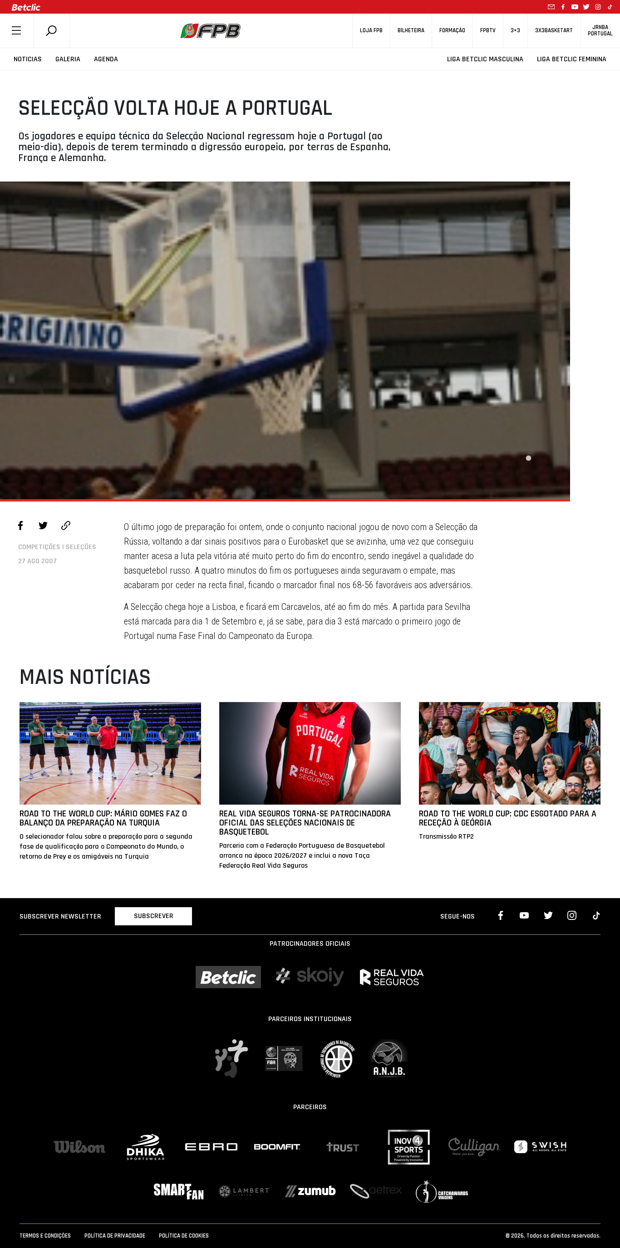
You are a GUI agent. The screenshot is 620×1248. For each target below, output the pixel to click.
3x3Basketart (554, 30)
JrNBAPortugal (600, 30)
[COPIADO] (65, 527)
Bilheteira (411, 30)
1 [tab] (528, 458)
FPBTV (488, 30)
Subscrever (153, 916)
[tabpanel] (285, 340)
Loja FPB (371, 30)
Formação (452, 30)
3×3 (515, 30)
